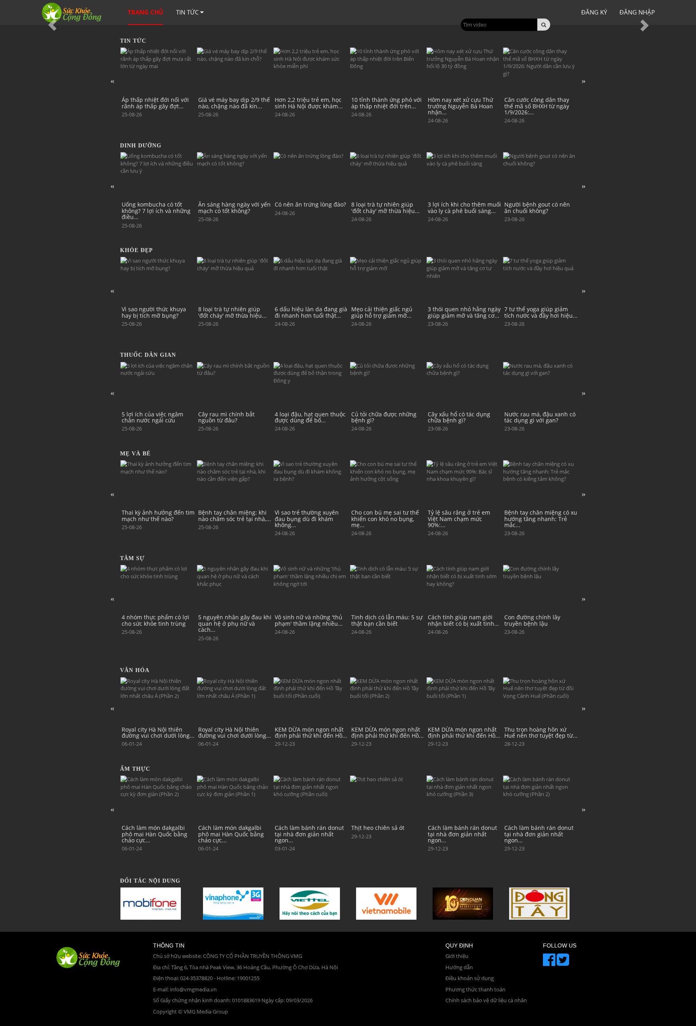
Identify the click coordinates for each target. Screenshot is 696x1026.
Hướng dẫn (459, 967)
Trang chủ (145, 12)
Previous (112, 81)
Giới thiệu (456, 956)
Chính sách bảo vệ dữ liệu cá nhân (486, 1000)
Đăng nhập (637, 12)
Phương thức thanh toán (475, 989)
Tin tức (188, 12)
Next (584, 81)
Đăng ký (594, 12)
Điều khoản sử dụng (469, 978)
